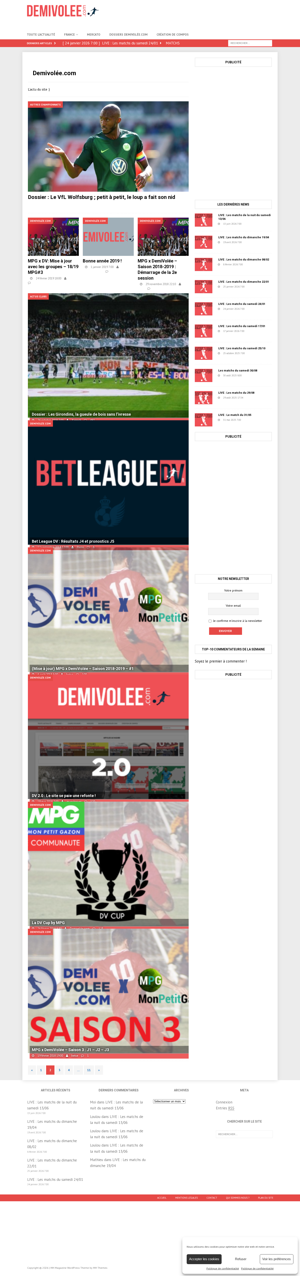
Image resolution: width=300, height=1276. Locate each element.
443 (114, 271)
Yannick (69, 204)
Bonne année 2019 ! (102, 261)
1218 (253, 375)
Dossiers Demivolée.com (128, 34)
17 (251, 223)
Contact (211, 1197)
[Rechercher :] (250, 43)
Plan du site (265, 1197)
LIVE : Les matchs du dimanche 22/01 (243, 281)
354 (156, 288)
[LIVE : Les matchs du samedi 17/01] (203, 331)
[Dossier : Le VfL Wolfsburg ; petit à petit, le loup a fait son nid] (108, 146)
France (69, 34)
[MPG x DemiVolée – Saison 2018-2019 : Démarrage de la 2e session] (163, 237)
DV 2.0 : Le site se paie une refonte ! (64, 795)
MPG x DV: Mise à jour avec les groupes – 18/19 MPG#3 (53, 266)
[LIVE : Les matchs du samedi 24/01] (203, 308)
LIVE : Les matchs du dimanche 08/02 (243, 259)
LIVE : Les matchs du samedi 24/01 (241, 304)
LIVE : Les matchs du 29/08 (236, 392)
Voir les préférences (276, 1259)
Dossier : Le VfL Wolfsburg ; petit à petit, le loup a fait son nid (101, 197)
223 (255, 286)
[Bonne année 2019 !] (108, 237)
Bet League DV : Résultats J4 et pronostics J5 (73, 541)
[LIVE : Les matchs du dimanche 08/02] (203, 264)
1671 (256, 353)
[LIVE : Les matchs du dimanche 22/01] (203, 286)
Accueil (161, 1197)
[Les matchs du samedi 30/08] (203, 375)
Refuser (240, 1259)
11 (89, 1070)
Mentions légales (186, 1197)
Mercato (93, 34)
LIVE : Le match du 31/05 (234, 415)
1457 (252, 419)
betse (73, 278)
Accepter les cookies (204, 1259)
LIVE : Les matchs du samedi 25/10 (241, 348)
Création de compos (173, 34)
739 (253, 264)
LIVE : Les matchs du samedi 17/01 (241, 326)
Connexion (224, 1102)
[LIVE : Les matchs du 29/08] (203, 397)
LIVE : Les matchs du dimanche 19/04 (243, 237)
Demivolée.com (93, 271)
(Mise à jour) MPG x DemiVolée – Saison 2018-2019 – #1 (83, 668)
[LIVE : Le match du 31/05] (203, 419)
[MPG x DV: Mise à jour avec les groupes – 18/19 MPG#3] (53, 237)
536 (252, 242)
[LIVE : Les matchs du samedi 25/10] (203, 353)
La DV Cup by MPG (48, 922)
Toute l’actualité (41, 34)
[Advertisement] (193, 14)
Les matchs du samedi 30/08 (237, 370)
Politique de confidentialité (222, 1268)
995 (85, 204)
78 (253, 397)
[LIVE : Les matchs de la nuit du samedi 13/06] (203, 220)
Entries (225, 1108)
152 (255, 331)
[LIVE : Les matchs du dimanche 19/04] (203, 242)
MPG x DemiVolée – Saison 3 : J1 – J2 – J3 (70, 1049)
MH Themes (100, 1267)
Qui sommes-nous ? (237, 1197)
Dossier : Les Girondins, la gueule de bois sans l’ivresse (81, 414)
